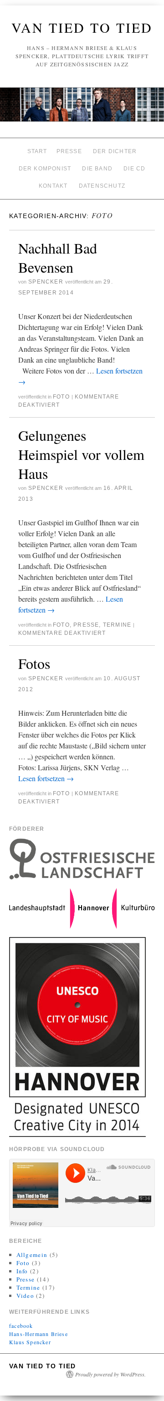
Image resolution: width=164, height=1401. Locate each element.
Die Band (97, 168)
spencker (45, 282)
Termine (117, 625)
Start (37, 151)
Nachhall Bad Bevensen (57, 257)
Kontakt (53, 186)
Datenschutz (102, 186)
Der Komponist (45, 168)
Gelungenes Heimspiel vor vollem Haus (81, 454)
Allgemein (32, 1255)
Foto (61, 397)
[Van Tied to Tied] (82, 108)
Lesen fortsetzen (46, 778)
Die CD (134, 168)
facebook (21, 1325)
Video (25, 1295)
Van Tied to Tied (82, 27)
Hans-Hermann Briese (38, 1333)
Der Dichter (115, 151)
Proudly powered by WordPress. (110, 1374)
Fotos (34, 663)
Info (22, 1271)
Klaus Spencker (30, 1342)
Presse (69, 151)
